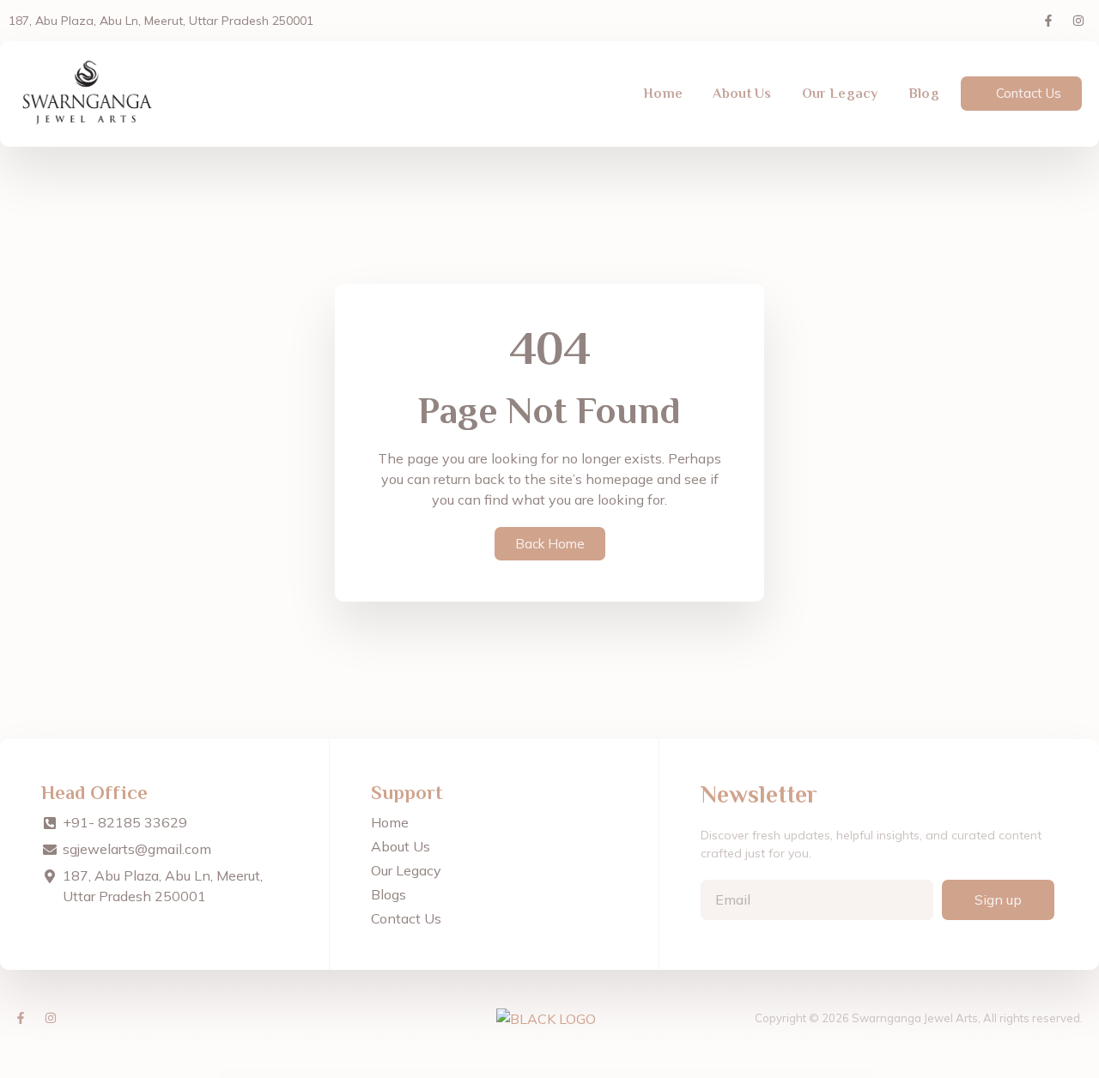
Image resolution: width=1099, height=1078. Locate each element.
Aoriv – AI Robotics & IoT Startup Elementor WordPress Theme (762, 1074)
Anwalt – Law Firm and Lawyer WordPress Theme (399, 1074)
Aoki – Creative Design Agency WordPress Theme (611, 1074)
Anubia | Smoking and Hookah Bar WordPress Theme (352, 1074)
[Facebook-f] (1048, 21)
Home (663, 93)
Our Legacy (840, 93)
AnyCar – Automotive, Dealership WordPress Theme (444, 1074)
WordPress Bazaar (319, 1074)
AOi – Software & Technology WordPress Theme (567, 1074)
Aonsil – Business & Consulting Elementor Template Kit (656, 1074)
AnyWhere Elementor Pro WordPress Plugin (525, 1074)
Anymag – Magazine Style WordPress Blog (487, 1074)
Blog (923, 93)
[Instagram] (1078, 21)
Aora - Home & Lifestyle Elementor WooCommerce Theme (707, 1074)
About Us (742, 93)
